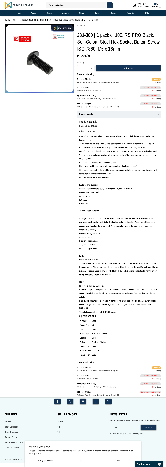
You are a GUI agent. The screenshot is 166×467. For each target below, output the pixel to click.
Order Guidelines (12, 431)
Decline (117, 460)
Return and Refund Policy (15, 442)
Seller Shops (67, 414)
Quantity (80, 62)
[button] (156, 5)
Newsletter (118, 414)
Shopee (60, 426)
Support (11, 414)
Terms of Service (12, 447)
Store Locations (11, 426)
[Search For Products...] (110, 5)
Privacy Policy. (35, 453)
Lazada (60, 421)
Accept (81, 460)
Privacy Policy (11, 437)
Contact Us (9, 421)
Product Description (87, 114)
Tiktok (60, 431)
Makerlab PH (17, 459)
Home (7, 19)
